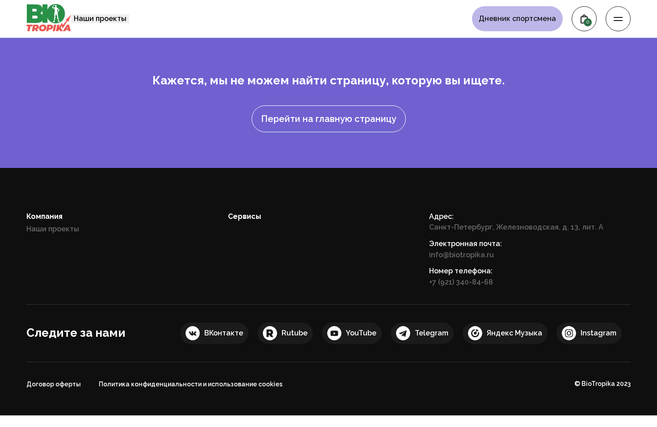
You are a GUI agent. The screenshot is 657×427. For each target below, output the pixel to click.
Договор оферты (53, 384)
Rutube (294, 333)
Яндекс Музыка (514, 333)
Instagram (598, 333)
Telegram (431, 333)
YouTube (361, 333)
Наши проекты (100, 18)
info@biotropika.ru (461, 255)
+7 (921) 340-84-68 (461, 282)
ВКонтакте (223, 333)
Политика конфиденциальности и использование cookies (190, 384)
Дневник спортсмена (517, 19)
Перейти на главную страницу (328, 118)
